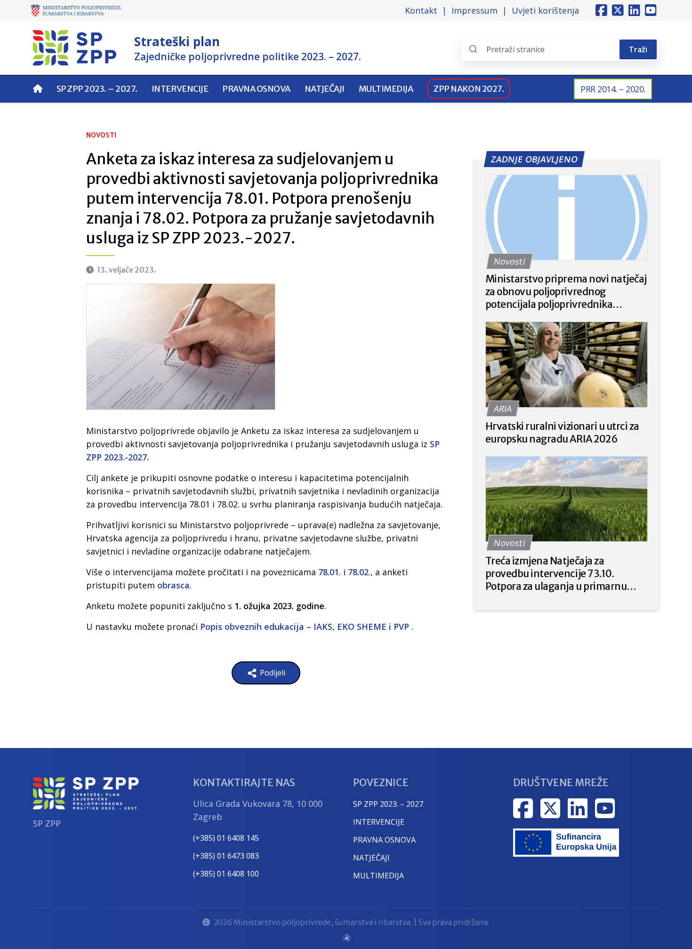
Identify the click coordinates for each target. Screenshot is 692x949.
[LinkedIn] (634, 10)
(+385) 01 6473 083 (226, 856)
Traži (638, 49)
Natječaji (325, 88)
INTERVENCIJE (378, 822)
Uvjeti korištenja (545, 10)
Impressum (474, 10)
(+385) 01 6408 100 (226, 874)
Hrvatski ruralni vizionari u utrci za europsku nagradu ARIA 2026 (562, 432)
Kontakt (421, 10)
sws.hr (346, 937)
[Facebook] (601, 10)
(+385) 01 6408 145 (226, 838)
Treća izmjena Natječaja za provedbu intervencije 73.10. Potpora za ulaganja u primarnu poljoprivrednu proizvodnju (556, 574)
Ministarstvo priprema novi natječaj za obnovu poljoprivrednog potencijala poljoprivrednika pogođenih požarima (566, 292)
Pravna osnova (256, 88)
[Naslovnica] (37, 88)
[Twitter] (618, 10)
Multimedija (386, 88)
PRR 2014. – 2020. (612, 89)
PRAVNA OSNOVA (384, 840)
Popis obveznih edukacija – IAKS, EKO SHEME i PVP (304, 626)
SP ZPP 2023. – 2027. (96, 88)
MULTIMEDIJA (378, 875)
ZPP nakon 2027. (469, 88)
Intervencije (180, 88)
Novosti (101, 135)
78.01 (328, 572)
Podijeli (271, 673)
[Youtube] (651, 10)
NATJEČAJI (371, 857)
